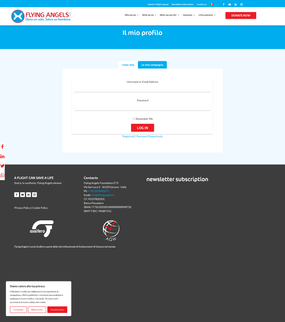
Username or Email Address (142, 81)
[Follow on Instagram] (241, 4)
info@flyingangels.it (102, 195)
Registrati (128, 136)
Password (142, 100)
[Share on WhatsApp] (2, 175)
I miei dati (128, 65)
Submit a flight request (158, 4)
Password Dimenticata (149, 136)
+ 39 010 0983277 (98, 191)
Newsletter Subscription (183, 4)
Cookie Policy (40, 207)
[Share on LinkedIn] (2, 156)
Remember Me (144, 118)
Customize (18, 309)
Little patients (206, 15)
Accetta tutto (57, 309)
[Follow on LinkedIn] (235, 4)
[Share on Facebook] (2, 147)
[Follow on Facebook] (223, 4)
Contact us (201, 4)
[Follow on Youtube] (229, 4)
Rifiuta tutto (37, 309)
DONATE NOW (240, 15)
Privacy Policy (22, 207)
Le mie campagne (152, 65)
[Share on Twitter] (2, 166)
